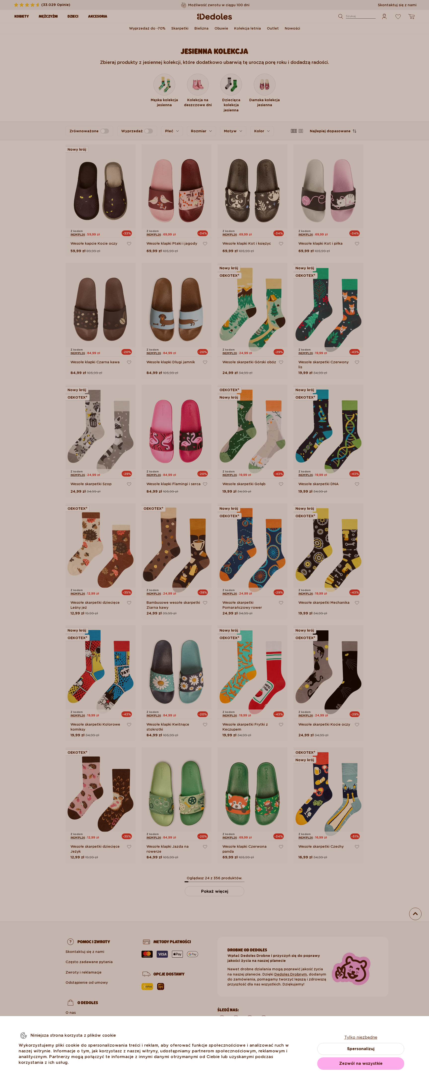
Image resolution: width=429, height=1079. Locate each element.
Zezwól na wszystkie (361, 1063)
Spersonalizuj (360, 1048)
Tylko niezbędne (360, 1037)
